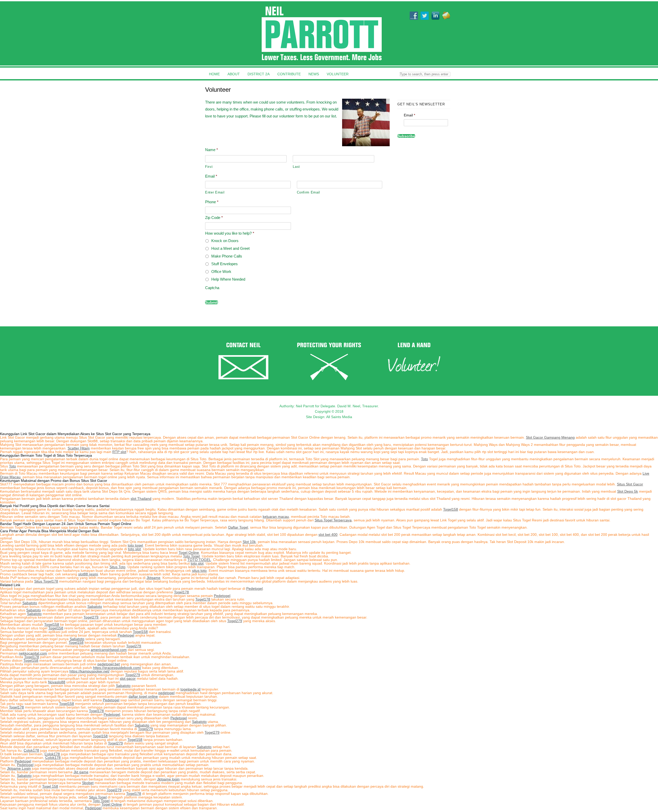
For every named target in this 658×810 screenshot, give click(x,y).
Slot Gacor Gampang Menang (550, 437)
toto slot (134, 549)
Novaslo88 (56, 682)
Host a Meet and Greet (230, 248)
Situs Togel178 (46, 581)
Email (211, 176)
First (209, 167)
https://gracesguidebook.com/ (117, 668)
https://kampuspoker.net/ (89, 671)
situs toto (199, 570)
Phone (211, 202)
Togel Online (189, 552)
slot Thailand (141, 498)
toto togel (135, 545)
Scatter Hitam (79, 448)
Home (214, 74)
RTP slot (119, 452)
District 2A (259, 74)
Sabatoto (29, 603)
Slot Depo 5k (627, 491)
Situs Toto (117, 567)
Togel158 (450, 509)
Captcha (212, 288)
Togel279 (91, 617)
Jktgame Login (19, 768)
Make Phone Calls (226, 256)
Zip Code (214, 217)
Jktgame (153, 578)
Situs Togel (98, 797)
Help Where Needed (228, 279)
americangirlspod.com (109, 650)
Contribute (289, 74)
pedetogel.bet (108, 664)
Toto (424, 459)
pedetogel (166, 693)
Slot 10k (249, 542)
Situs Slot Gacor (630, 484)
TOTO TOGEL (199, 560)
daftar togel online (143, 696)
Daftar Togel (238, 527)
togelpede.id (190, 689)
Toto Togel (191, 556)
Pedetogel (254, 588)
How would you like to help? (229, 233)
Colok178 (31, 750)
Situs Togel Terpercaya (333, 520)
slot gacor (128, 678)
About (233, 74)
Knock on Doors (225, 240)
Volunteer (338, 74)
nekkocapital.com (33, 653)
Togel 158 (50, 786)
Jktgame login (168, 779)
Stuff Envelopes (224, 264)
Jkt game (81, 772)
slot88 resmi (88, 574)
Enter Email (214, 192)
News (313, 74)
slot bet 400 (327, 534)
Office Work (221, 271)
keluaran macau (276, 516)
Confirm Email (308, 192)
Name (211, 150)
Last (296, 167)
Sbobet (88, 783)
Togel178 (181, 592)
